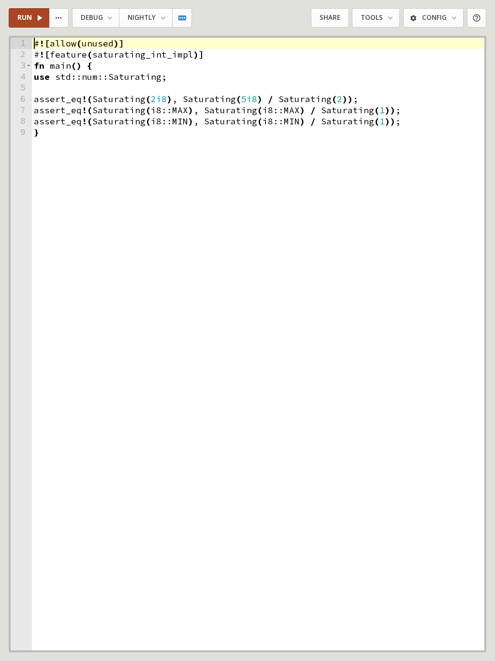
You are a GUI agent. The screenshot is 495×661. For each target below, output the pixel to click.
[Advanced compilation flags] (182, 18)
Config (434, 17)
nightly (142, 17)
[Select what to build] (59, 18)
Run (24, 17)
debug (92, 17)
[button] (28, 65)
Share (330, 17)
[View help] (477, 18)
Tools (372, 17)
